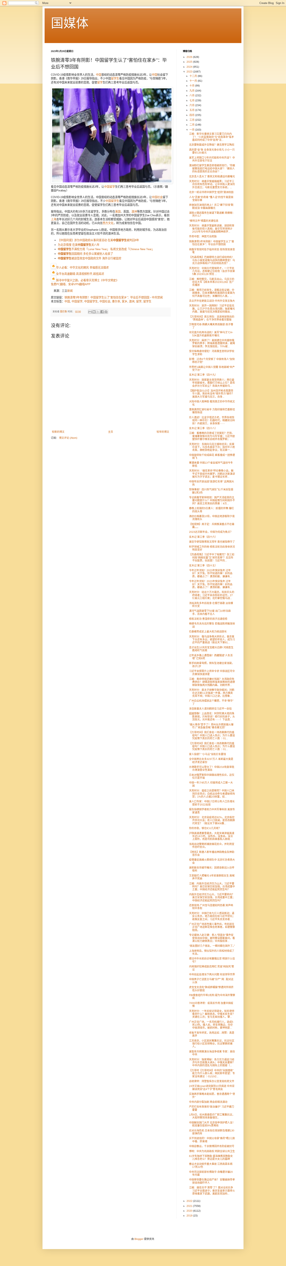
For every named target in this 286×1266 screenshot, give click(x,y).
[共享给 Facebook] (102, 312)
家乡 (124, 301)
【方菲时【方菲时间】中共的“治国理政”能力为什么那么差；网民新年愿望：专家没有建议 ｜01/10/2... (212, 1073)
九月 (192, 90)
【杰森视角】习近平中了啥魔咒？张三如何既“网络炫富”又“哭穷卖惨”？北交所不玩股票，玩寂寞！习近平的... (211, 557)
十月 (192, 85)
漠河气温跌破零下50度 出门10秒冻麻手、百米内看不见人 (210, 612)
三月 (192, 119)
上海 (53, 219)
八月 (192, 95)
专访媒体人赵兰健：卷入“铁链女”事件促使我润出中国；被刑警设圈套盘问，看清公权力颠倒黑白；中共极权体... (212, 938)
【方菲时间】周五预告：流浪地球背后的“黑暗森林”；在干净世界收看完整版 (211, 318)
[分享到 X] (98, 312)
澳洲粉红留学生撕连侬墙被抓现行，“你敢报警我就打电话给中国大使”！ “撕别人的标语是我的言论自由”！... (212, 168)
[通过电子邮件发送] (90, 312)
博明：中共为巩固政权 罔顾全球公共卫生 (212, 1151)
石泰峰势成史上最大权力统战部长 (208, 631)
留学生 (115, 78)
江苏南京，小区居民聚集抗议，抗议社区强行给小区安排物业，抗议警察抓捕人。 (211, 1043)
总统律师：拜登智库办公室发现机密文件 (211, 1081)
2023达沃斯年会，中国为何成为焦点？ (211, 532)
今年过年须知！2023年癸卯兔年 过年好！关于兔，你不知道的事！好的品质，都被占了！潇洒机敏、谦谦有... (210, 573)
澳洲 (134, 211)
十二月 (193, 76)
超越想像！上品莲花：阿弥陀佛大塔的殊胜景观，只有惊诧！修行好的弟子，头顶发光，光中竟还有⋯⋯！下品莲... (212, 716)
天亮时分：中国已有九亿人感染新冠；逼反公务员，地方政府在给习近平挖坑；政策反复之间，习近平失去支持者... (212, 916)
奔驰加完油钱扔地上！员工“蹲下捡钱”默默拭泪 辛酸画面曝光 (211, 206)
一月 (192, 129)
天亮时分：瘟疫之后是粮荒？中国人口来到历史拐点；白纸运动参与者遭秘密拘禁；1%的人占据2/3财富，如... (212, 793)
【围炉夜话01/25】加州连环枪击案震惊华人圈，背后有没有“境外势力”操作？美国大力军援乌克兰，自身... (211, 393)
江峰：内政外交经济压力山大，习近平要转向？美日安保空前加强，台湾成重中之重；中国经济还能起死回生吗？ (212, 886)
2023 (190, 71)
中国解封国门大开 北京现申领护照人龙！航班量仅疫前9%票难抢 (212, 1124)
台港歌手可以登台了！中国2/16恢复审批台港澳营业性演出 (211, 768)
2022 (190, 1201)
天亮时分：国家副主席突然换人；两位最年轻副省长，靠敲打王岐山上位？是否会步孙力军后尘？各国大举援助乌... (212, 382)
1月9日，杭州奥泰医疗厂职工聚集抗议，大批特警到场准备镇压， (212, 1116)
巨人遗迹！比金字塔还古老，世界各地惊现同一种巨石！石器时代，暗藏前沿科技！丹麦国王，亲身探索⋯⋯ (212, 420)
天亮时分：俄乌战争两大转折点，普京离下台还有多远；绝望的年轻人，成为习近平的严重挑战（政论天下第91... (212, 639)
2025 (190, 61)
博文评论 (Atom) (68, 437)
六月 (192, 105)
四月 (192, 115)
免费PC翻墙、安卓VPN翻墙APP (70, 284)
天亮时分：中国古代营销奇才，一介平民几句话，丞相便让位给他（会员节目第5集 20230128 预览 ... (212, 271)
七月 (192, 100)
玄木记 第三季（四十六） (203, 537)
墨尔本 (116, 301)
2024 (190, 66)
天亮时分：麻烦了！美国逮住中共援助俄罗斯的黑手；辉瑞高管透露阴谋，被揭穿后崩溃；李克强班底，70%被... (212, 343)
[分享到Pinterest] (106, 312)
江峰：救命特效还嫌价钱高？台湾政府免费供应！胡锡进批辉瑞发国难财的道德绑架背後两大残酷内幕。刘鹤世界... (212, 682)
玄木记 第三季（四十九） (203, 374)
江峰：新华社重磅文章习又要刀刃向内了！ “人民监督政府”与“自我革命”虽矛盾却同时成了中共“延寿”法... (211, 136)
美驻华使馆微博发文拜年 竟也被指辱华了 (212, 541)
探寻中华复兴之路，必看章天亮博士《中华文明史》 (87, 280)
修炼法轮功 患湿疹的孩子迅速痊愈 (208, 618)
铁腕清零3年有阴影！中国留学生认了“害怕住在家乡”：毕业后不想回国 (106, 297)
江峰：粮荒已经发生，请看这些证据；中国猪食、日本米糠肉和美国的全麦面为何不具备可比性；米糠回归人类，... (212, 293)
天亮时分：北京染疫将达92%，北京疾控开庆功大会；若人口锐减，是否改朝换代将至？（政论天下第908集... (212, 820)
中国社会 (157, 197)
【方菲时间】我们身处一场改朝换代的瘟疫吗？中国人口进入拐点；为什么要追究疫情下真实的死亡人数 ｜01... (212, 735)
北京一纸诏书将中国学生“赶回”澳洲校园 (211, 192)
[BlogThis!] (94, 312)
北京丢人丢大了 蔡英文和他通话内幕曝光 (212, 176)
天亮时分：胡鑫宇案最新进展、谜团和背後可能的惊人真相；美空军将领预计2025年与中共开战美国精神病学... (211, 228)
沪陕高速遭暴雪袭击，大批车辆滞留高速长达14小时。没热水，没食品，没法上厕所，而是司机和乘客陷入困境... (211, 836)
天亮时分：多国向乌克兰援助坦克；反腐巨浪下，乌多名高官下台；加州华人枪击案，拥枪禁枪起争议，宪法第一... (212, 447)
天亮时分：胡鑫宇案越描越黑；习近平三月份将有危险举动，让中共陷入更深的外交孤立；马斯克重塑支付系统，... (212, 184)
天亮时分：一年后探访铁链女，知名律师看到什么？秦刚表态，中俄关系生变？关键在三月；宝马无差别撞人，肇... (212, 1014)
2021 (190, 1206)
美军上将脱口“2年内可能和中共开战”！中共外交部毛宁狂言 (212, 159)
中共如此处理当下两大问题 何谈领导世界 (212, 974)
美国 (118, 211)
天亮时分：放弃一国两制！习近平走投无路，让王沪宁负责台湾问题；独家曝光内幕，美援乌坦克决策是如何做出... (212, 308)
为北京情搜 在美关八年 (78, 244)
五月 (192, 110)
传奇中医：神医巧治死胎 (203, 236)
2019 (190, 1215)
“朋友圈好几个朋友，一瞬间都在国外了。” (212, 945)
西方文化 (108, 223)
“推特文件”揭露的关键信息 (203, 220)
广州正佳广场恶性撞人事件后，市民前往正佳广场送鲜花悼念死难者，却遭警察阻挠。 (212, 927)
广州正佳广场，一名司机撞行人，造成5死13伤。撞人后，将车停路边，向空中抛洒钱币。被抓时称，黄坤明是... (211, 1024)
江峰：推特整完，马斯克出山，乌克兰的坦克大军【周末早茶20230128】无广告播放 (211, 282)
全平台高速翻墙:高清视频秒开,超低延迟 (80, 274)
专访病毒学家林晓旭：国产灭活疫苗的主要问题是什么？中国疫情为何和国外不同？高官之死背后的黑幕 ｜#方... (212, 500)
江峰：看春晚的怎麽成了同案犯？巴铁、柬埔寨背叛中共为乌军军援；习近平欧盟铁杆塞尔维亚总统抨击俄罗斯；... (212, 436)
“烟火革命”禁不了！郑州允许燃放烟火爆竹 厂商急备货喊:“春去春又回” (211, 726)
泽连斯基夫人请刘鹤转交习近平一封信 (210, 708)
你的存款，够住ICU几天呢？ (205, 828)
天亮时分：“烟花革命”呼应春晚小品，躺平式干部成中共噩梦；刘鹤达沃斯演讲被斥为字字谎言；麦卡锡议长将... (212, 473)
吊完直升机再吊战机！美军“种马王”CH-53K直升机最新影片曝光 (211, 334)
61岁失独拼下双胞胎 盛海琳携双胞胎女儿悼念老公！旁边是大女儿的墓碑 (211, 1157)
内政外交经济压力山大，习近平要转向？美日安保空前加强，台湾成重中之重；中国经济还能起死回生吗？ (212, 897)
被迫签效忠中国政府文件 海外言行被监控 (89, 258)
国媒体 (70, 23)
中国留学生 (112, 200)
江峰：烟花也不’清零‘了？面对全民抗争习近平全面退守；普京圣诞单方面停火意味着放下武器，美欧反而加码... (212, 1190)
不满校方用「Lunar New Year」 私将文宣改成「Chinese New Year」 (106, 249)
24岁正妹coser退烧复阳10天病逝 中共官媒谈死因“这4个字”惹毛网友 (211, 1087)
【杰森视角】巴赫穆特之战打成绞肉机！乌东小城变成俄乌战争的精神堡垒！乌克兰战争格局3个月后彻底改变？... (212, 260)
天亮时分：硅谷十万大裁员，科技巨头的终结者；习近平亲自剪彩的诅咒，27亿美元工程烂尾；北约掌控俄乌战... (211, 595)
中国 (98, 74)
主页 (110, 431)
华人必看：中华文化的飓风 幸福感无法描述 (82, 267)
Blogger (138, 1239)
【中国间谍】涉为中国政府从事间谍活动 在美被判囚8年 (98, 240)
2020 (190, 1210)
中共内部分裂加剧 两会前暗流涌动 (208, 1102)
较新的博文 (58, 431)
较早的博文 (163, 431)
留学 (100, 82)
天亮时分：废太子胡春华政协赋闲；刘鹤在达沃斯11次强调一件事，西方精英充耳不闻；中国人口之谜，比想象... (211, 692)
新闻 (70, 290)
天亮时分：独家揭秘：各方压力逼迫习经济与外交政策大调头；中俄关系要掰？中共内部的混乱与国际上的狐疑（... (212, 1062)
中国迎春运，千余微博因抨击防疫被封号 (211, 1146)
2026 (190, 57)
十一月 (193, 80)
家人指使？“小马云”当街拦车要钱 (207, 754)
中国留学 (109, 186)
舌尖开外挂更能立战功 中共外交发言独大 (212, 300)
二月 (192, 124)
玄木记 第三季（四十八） (203, 428)
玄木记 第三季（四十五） (203, 565)
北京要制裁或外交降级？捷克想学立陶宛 (211, 144)
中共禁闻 (157, 297)
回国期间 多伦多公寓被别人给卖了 (85, 253)
